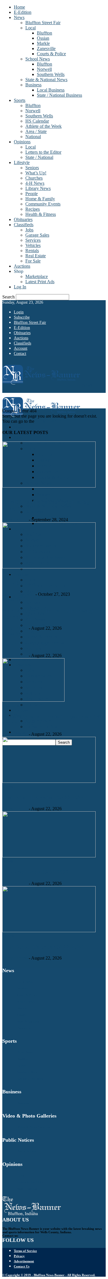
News (19, 17)
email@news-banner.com (36, 1235)
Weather (22, 988)
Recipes (32, 209)
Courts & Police (51, 53)
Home (19, 7)
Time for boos (18, 583)
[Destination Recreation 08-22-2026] (49, 781)
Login (19, 312)
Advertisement (24, 1261)
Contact (20, 353)
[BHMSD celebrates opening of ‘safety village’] (49, 486)
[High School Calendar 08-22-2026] (49, 930)
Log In (20, 286)
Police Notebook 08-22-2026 (35, 872)
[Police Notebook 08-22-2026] (49, 855)
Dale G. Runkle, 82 (25, 645)
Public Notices (26, 1151)
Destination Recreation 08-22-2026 (43, 797)
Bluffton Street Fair (42, 22)
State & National (28, 1021)
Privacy (19, 1256)
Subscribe (22, 317)
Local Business (51, 89)
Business (33, 84)
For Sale (33, 260)
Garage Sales (37, 235)
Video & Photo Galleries (33, 1127)
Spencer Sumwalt (18, 594)
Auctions (22, 266)
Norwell (44, 69)
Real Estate (35, 255)
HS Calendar (37, 121)
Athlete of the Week (43, 126)
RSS (6, 491)
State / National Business (59, 95)
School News (37, 58)
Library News (38, 188)
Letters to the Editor (43, 152)
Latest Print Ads (39, 281)
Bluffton (44, 33)
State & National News (46, 79)
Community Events (42, 203)
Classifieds (23, 224)
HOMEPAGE (48, 421)
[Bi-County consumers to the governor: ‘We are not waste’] (33, 700)
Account (20, 348)
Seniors (32, 167)
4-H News (34, 183)
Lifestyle (22, 162)
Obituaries (23, 219)
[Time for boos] (49, 566)
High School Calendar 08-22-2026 (42, 947)
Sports (19, 100)
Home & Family (40, 198)
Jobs (29, 229)
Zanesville (46, 48)
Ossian (43, 38)
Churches (34, 178)
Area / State (36, 131)
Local (30, 27)
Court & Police (27, 995)
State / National (39, 157)
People (31, 193)
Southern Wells (51, 74)
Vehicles (33, 245)
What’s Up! (35, 172)
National (33, 136)
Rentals (32, 250)
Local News (25, 981)
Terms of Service (25, 1251)
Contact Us (21, 1266)
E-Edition (22, 12)
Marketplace (36, 276)
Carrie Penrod (15, 519)
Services (33, 240)
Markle (43, 43)
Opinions (22, 141)
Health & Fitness (40, 214)
